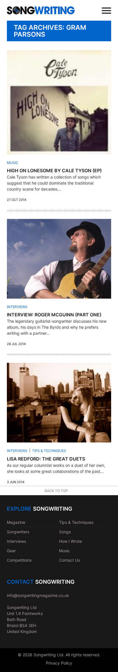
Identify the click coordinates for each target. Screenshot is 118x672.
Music (12, 162)
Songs (65, 531)
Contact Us (69, 560)
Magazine (16, 522)
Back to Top (56, 491)
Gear (11, 550)
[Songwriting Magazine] (41, 10)
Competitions (19, 560)
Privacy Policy (59, 663)
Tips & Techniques (49, 450)
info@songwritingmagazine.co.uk (38, 595)
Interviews (17, 307)
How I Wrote (70, 541)
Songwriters (18, 531)
